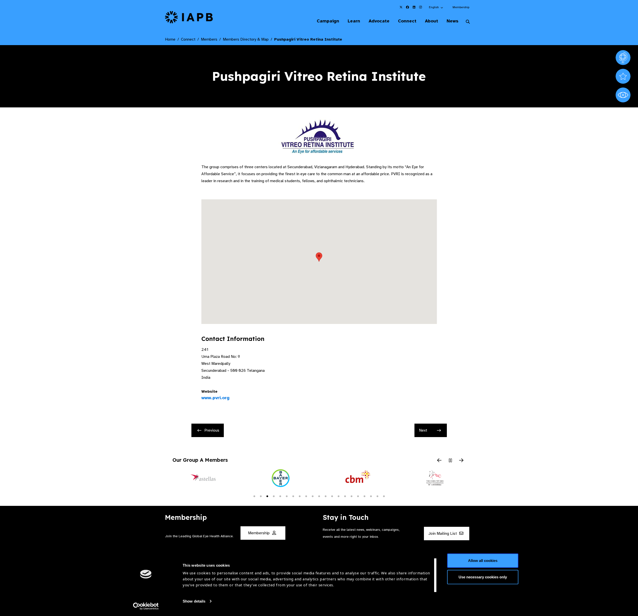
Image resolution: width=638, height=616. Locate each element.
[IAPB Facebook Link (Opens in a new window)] (407, 7)
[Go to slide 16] (351, 495)
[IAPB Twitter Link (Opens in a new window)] (401, 7)
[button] (436, 7)
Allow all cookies (482, 560)
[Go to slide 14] (338, 495)
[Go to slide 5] (280, 495)
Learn (354, 21)
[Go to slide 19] (370, 495)
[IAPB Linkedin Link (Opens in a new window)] (414, 7)
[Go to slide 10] (312, 495)
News (452, 21)
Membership (461, 7)
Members (209, 39)
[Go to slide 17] (357, 495)
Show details (194, 601)
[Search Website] (468, 22)
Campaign (328, 21)
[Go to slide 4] (273, 495)
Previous (211, 430)
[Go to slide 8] (299, 495)
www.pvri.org (215, 397)
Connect (407, 21)
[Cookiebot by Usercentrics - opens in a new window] (146, 606)
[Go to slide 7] (293, 495)
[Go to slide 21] (383, 495)
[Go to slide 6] (286, 495)
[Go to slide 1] (254, 495)
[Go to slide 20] (377, 495)
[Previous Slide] (439, 460)
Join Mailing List (443, 533)
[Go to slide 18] (364, 495)
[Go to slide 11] (319, 495)
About (431, 21)
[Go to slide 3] (267, 495)
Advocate (379, 21)
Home (170, 39)
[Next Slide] (461, 460)
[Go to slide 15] (344, 495)
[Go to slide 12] (325, 495)
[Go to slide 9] (306, 495)
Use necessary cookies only (483, 577)
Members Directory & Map (246, 39)
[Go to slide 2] (260, 495)
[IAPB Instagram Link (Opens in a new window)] (420, 7)
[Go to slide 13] (331, 495)
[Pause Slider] (450, 460)
